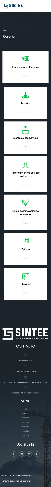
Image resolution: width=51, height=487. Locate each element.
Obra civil (25, 422)
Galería (26, 431)
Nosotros (25, 413)
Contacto (25, 435)
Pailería (25, 427)
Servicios (25, 418)
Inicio (26, 409)
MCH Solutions (24, 481)
